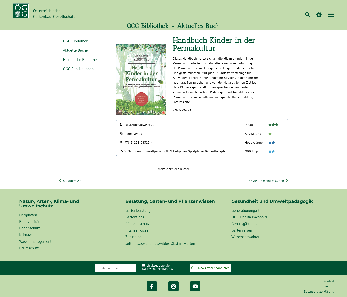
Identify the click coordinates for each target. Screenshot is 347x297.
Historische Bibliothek (81, 59)
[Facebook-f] (152, 286)
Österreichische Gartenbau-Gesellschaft (54, 13)
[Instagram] (173, 286)
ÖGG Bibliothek (75, 40)
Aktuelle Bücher (76, 50)
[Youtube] (195, 286)
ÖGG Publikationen (78, 68)
